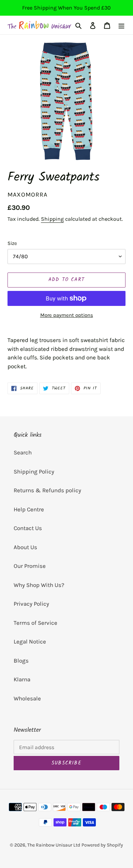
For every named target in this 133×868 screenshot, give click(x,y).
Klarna (22, 679)
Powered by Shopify (102, 845)
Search (23, 452)
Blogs (21, 660)
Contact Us (28, 528)
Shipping (52, 219)
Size (12, 243)
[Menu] (121, 25)
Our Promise (30, 565)
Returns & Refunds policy (47, 490)
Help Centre (29, 509)
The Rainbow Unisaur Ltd (53, 845)
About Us (25, 547)
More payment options (66, 315)
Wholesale (27, 698)
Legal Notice (30, 641)
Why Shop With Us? (39, 585)
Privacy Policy (31, 603)
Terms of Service (35, 622)
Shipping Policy (34, 471)
